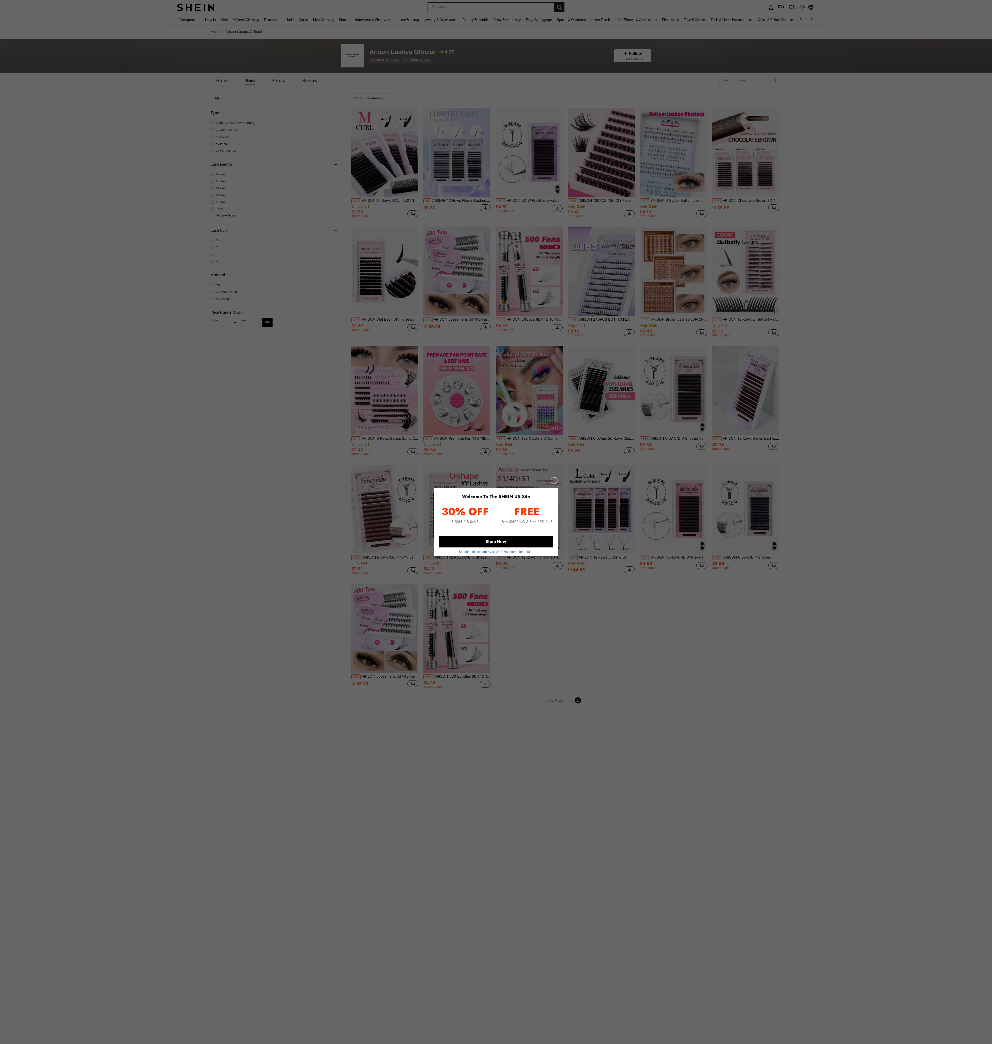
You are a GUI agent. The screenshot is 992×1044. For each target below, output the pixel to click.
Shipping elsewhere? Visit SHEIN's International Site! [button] (496, 552)
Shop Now (496, 541)
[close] (554, 480)
